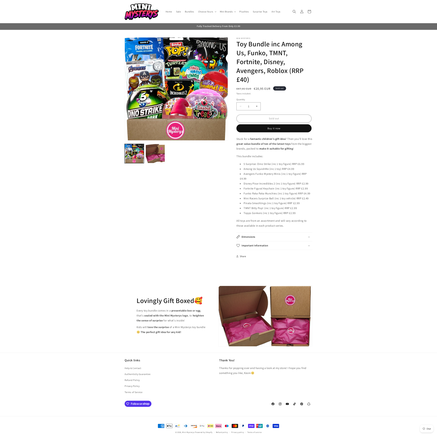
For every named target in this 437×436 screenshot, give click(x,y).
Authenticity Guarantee (137, 374)
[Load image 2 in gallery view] (155, 153)
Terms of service (254, 432)
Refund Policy (132, 380)
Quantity (240, 99)
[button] (207, 11)
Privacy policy (237, 432)
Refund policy (222, 432)
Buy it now (273, 128)
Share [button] (243, 256)
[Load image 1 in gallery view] (134, 153)
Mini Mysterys (188, 432)
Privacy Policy (132, 386)
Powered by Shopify (204, 432)
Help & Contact (133, 368)
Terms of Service (134, 392)
